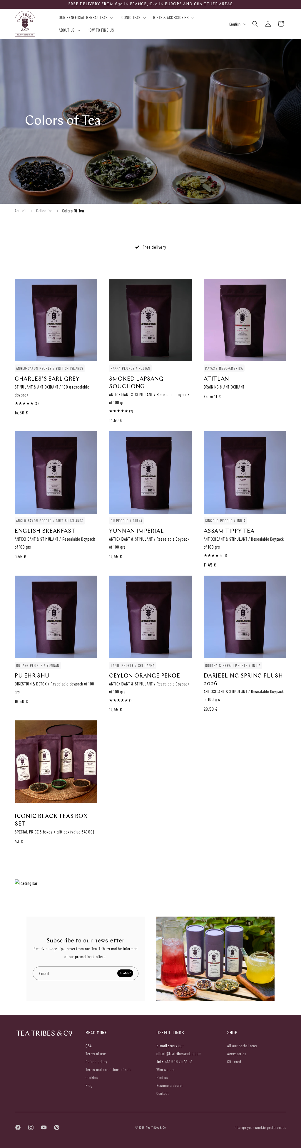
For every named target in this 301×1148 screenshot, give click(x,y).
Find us (162, 1077)
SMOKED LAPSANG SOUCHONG (136, 383)
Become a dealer (169, 1085)
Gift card (234, 1061)
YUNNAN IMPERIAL (136, 531)
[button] (85, 17)
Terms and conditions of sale (109, 1069)
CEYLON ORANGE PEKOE (144, 676)
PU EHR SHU (32, 676)
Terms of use (96, 1053)
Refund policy (96, 1061)
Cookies (92, 1077)
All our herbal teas (242, 1045)
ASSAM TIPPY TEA (229, 531)
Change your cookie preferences (260, 1127)
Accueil (20, 210)
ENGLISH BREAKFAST (45, 531)
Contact (162, 1093)
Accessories (236, 1053)
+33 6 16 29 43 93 (178, 1061)
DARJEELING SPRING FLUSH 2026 (243, 680)
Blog (89, 1085)
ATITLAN (216, 379)
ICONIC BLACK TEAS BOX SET (51, 820)
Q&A (89, 1045)
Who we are (165, 1069)
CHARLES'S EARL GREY (47, 379)
